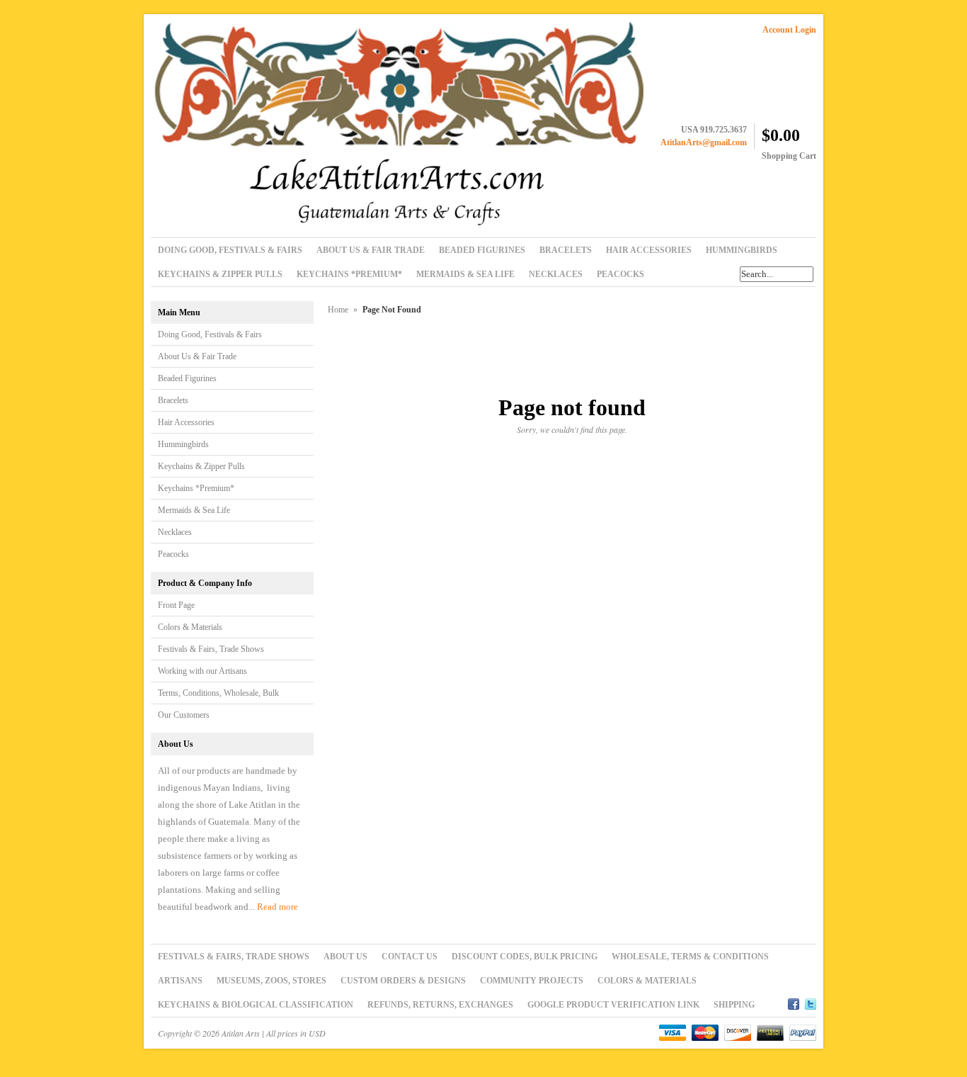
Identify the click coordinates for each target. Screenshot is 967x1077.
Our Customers (184, 715)
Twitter (810, 1002)
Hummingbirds (183, 444)
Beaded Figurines (187, 378)
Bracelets (173, 400)
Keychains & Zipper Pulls (201, 466)
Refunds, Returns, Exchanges (440, 1005)
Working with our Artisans (202, 671)
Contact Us (409, 957)
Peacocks (173, 554)
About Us (345, 957)
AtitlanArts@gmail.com (703, 142)
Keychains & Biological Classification (255, 1005)
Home (338, 310)
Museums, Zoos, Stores (271, 981)
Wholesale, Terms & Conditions (690, 957)
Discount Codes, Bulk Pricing (524, 957)
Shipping (734, 1005)
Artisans (180, 981)
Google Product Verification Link (613, 1005)
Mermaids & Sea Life (194, 510)
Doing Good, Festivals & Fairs (210, 334)
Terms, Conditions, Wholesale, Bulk (218, 693)
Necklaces (175, 532)
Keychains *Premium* (196, 488)
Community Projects (531, 981)
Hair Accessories (186, 422)
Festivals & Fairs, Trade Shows (211, 649)
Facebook (793, 1002)
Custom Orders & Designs (403, 981)
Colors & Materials (190, 627)
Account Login (789, 30)
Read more (277, 906)
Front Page (176, 605)
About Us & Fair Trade (197, 356)
